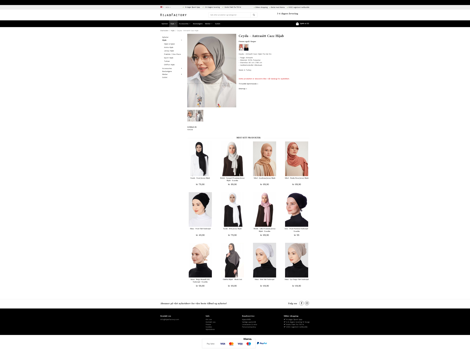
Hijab (172, 24)
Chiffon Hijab (169, 65)
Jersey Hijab (169, 51)
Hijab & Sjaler (169, 44)
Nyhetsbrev (210, 329)
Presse (208, 324)
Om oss (209, 319)
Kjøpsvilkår (246, 319)
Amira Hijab (168, 47)
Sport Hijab (168, 58)
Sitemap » (243, 89)
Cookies (209, 327)
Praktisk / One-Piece (172, 54)
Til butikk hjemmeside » (248, 84)
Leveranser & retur (249, 324)
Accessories (183, 24)
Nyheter (165, 24)
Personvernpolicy (249, 327)
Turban (167, 61)
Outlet (217, 24)
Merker (208, 24)
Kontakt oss (211, 322)
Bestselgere (198, 24)
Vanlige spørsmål (249, 322)
